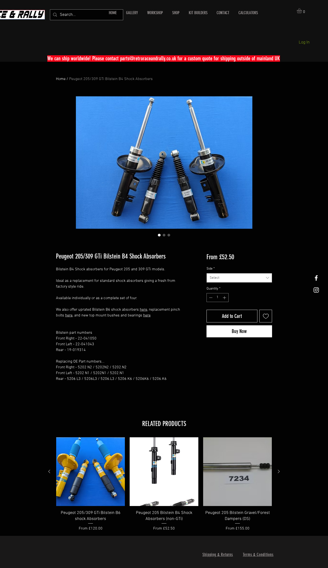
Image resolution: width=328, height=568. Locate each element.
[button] (302, 10)
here (143, 309)
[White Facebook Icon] (316, 278)
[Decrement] (210, 297)
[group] (164, 484)
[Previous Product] (49, 471)
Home (61, 79)
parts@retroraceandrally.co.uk (148, 58)
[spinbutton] (217, 297)
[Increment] (225, 297)
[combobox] (239, 278)
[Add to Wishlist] (265, 316)
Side (211, 269)
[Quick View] (90, 471)
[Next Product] (279, 471)
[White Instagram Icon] (316, 290)
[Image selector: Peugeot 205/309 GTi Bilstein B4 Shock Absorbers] (159, 235)
